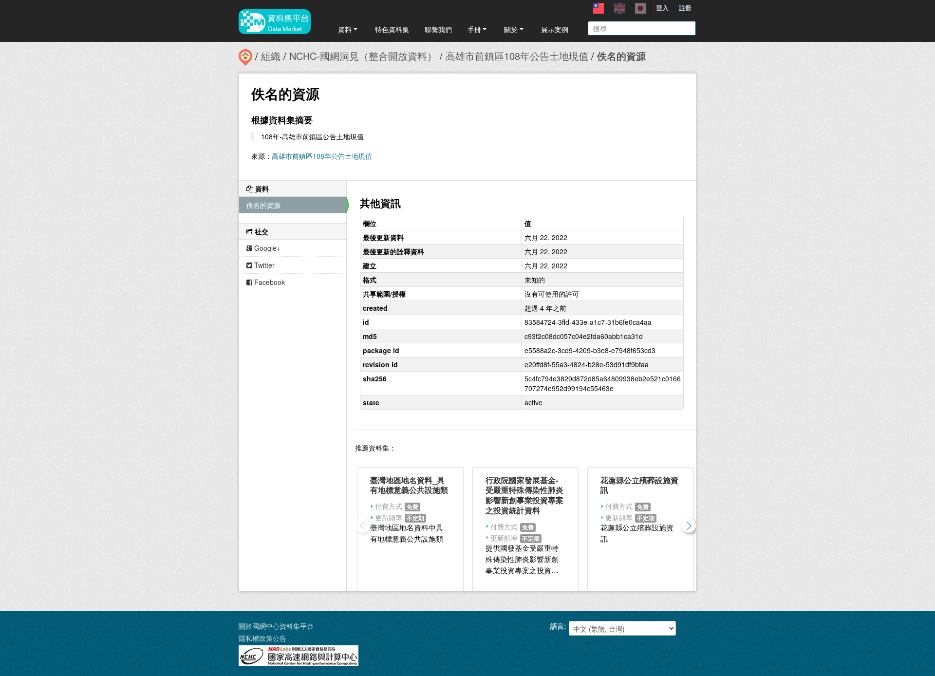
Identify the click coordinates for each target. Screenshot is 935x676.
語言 (557, 626)
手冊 (474, 29)
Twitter (263, 265)
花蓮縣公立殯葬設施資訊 (639, 485)
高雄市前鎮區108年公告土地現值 (517, 56)
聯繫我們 (438, 29)
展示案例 (554, 29)
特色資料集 (392, 29)
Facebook (268, 282)
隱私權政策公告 (262, 638)
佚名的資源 (621, 56)
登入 (662, 7)
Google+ (266, 248)
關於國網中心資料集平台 (276, 626)
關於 (511, 29)
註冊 (685, 7)
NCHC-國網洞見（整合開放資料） (363, 56)
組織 (270, 56)
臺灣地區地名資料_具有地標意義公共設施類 (409, 485)
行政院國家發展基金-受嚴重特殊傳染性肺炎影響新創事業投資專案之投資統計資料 (524, 495)
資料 (345, 29)
